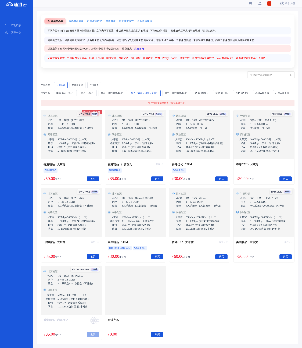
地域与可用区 (76, 21)
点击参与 (139, 48)
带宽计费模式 (126, 21)
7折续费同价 (50, 170)
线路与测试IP (94, 21)
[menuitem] (16, 25)
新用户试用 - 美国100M (119, 248)
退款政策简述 (144, 21)
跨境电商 (111, 21)
